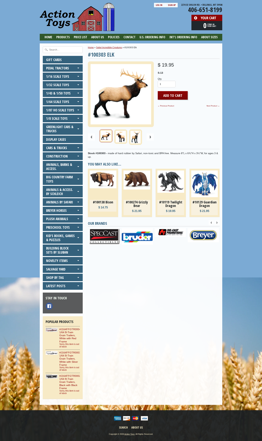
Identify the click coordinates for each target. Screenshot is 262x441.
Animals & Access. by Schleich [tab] (59, 191)
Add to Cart (172, 95)
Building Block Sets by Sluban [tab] (57, 250)
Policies (113, 37)
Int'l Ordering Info (183, 37)
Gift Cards (54, 60)
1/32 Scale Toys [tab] (57, 84)
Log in (159, 5)
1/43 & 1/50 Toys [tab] (58, 93)
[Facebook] (49, 306)
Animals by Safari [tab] (59, 202)
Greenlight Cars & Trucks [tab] (59, 128)
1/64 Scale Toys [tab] (57, 101)
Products (63, 37)
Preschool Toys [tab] (58, 227)
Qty (160, 79)
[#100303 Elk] (105, 135)
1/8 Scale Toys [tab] (57, 118)
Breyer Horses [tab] (56, 210)
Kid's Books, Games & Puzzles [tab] (60, 237)
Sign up (172, 5)
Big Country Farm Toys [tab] (59, 179)
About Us (97, 37)
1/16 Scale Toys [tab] (57, 76)
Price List (80, 37)
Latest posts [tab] (55, 286)
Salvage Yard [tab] (55, 269)
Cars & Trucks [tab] (56, 147)
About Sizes (209, 37)
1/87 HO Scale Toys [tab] (60, 110)
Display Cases (56, 139)
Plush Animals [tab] (57, 218)
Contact (129, 37)
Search (123, 427)
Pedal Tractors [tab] (57, 68)
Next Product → (213, 106)
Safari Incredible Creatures (109, 47)
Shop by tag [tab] (55, 277)
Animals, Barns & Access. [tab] (59, 166)
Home (48, 37)
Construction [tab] (57, 156)
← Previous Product (166, 106)
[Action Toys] (77, 29)
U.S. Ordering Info (152, 37)
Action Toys (129, 434)
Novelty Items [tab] (57, 260)
